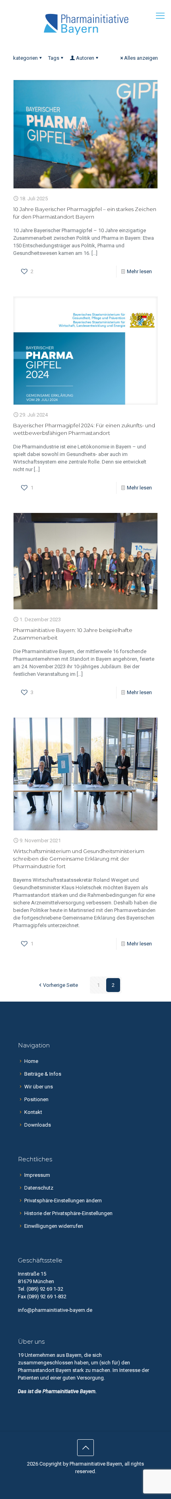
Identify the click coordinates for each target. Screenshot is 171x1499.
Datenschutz (38, 1188)
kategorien (25, 58)
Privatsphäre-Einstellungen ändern (63, 1201)
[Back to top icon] (85, 1447)
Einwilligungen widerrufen (53, 1226)
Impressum (37, 1175)
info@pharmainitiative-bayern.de (55, 1310)
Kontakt (33, 1112)
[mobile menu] (160, 16)
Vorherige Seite (60, 985)
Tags (53, 58)
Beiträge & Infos (42, 1074)
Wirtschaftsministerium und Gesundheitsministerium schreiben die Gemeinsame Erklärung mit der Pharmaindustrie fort (78, 858)
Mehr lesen (139, 271)
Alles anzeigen (141, 58)
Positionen (36, 1099)
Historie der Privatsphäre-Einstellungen (68, 1213)
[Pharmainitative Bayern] (85, 24)
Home (31, 1061)
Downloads (37, 1125)
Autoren (85, 58)
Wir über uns (38, 1087)
